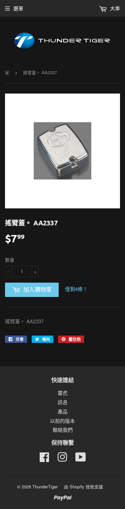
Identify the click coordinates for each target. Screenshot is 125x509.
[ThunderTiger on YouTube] (80, 458)
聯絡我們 (63, 429)
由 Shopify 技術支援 (83, 486)
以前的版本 (62, 420)
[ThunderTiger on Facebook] (44, 458)
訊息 (63, 401)
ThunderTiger (45, 486)
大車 (114, 8)
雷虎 (63, 392)
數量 (9, 259)
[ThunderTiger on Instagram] (62, 458)
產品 (63, 411)
